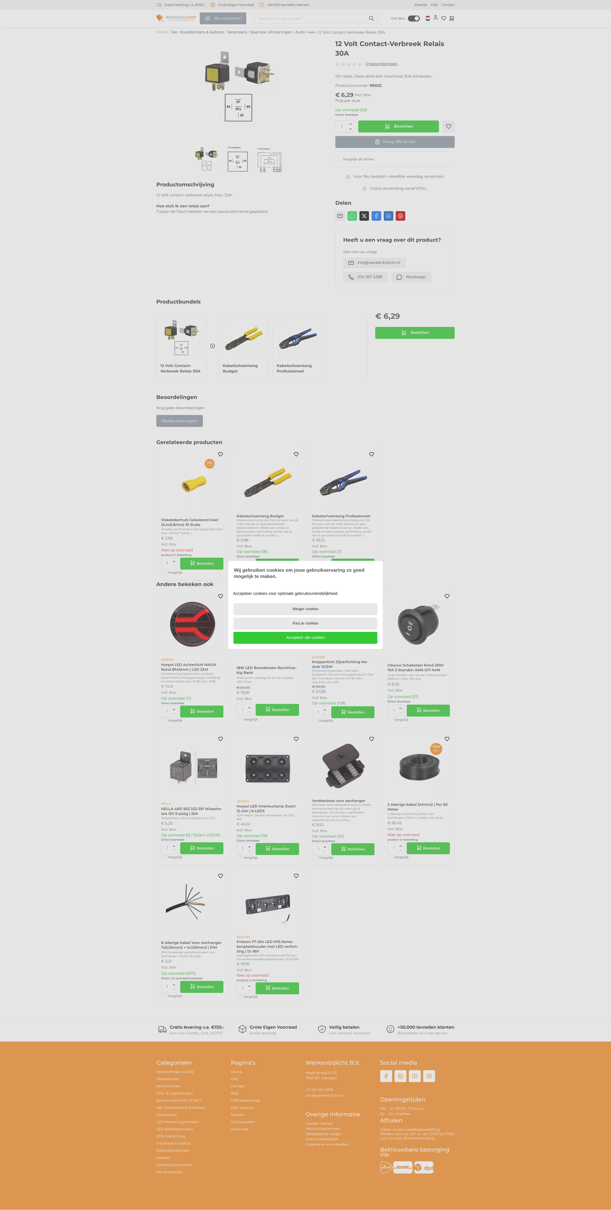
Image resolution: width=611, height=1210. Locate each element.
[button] (305, 638)
